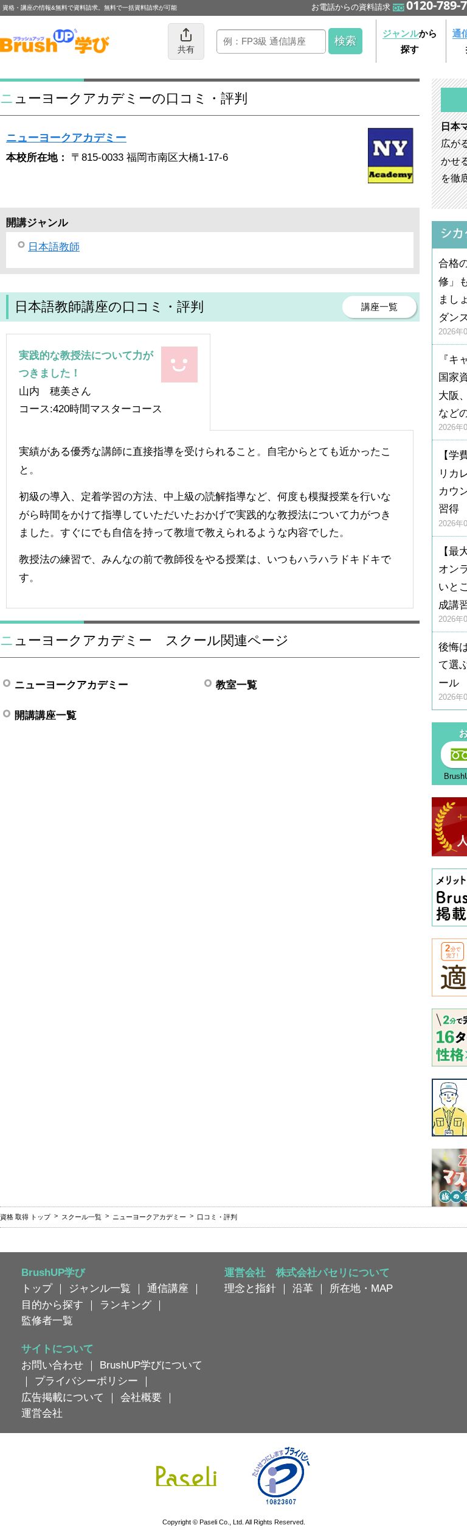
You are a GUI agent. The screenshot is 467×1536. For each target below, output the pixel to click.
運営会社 (42, 1412)
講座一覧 (379, 306)
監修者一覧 (47, 1320)
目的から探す (52, 1304)
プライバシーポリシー (86, 1380)
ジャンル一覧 (100, 1288)
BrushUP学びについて (151, 1364)
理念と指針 (250, 1288)
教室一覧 (236, 684)
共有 (186, 49)
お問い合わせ (52, 1364)
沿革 (302, 1288)
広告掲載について (62, 1397)
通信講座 (168, 1288)
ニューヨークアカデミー (66, 138)
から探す (409, 41)
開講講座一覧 (46, 715)
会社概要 (141, 1397)
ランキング (125, 1304)
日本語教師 (54, 246)
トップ (36, 1288)
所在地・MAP (361, 1288)
